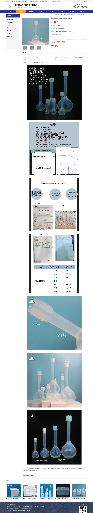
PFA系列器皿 (10, 19)
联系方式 (82, 11)
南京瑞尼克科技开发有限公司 (32, 506)
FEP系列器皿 (10, 22)
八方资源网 (14, 510)
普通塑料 (9, 33)
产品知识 (51, 11)
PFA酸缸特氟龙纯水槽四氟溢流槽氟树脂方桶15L (41, 498)
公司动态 (41, 11)
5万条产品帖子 (10, 36)
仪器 (8, 27)
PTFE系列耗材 (10, 25)
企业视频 (31, 11)
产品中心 (21, 11)
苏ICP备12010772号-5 (21, 506)
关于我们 (62, 11)
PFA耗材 (65, 14)
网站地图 (28, 510)
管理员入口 (23, 510)
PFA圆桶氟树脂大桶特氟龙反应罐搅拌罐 (71, 498)
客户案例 (72, 11)
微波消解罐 (10, 30)
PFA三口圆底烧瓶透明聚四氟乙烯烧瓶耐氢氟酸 (57, 498)
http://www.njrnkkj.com (28, 475)
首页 (11, 11)
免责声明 (19, 510)
